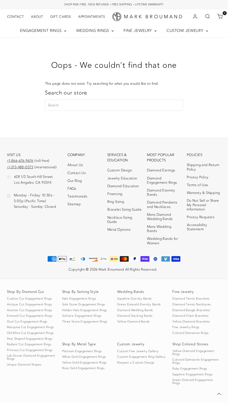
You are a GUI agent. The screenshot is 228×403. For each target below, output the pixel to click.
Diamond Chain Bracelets (190, 316)
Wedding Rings (93, 30)
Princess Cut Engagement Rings (30, 350)
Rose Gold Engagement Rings (83, 368)
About (37, 17)
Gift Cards (60, 17)
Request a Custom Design (135, 362)
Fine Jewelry (139, 30)
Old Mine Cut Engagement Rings (30, 333)
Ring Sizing (115, 202)
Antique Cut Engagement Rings (29, 304)
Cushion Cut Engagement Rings (29, 298)
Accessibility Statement (202, 228)
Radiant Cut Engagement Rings (29, 344)
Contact (15, 17)
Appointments (91, 17)
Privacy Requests (200, 217)
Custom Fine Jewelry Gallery (138, 351)
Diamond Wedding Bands (135, 310)
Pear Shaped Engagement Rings (29, 339)
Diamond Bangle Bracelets (191, 310)
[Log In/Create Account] (195, 16)
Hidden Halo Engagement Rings (84, 310)
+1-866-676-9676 (20, 161)
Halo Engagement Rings (79, 298)
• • (114, 4)
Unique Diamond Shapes (24, 364)
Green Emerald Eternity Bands (139, 304)
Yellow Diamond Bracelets (191, 321)
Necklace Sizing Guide (119, 220)
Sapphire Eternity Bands (134, 298)
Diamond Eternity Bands (161, 192)
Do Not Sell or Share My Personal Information (203, 205)
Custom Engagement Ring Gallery (141, 357)
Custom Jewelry (186, 30)
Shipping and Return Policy (203, 167)
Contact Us (76, 173)
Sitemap (74, 204)
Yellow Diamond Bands (133, 321)
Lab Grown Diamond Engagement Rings (31, 357)
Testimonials (77, 196)
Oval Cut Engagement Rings (27, 321)
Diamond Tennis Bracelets (191, 298)
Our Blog (74, 181)
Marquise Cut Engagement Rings (30, 327)
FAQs (71, 189)
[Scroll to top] (219, 394)
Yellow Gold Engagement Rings (84, 362)
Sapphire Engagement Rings (192, 374)
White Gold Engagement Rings (84, 357)
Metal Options (118, 230)
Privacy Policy (198, 177)
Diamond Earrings (161, 170)
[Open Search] (207, 17)
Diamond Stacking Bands (134, 316)
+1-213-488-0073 (20, 167)
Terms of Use (197, 185)
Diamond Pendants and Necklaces (162, 204)
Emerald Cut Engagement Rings (29, 316)
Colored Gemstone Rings (190, 333)
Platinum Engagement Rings (82, 351)
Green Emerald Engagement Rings (192, 381)
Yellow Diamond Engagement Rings (193, 352)
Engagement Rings (41, 30)
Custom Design (119, 170)
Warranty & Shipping (203, 193)
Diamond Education (123, 186)
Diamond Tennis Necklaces (191, 304)
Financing (114, 194)
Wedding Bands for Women (162, 241)
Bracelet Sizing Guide (124, 210)
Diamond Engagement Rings (162, 180)
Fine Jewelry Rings (185, 327)
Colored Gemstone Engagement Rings (195, 361)
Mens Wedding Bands (159, 229)
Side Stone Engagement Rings (83, 304)
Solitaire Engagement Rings (81, 316)
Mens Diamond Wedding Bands (160, 217)
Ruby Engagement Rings (189, 368)
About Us (75, 165)
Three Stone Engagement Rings (84, 321)
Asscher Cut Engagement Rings (29, 310)
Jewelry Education (122, 178)
